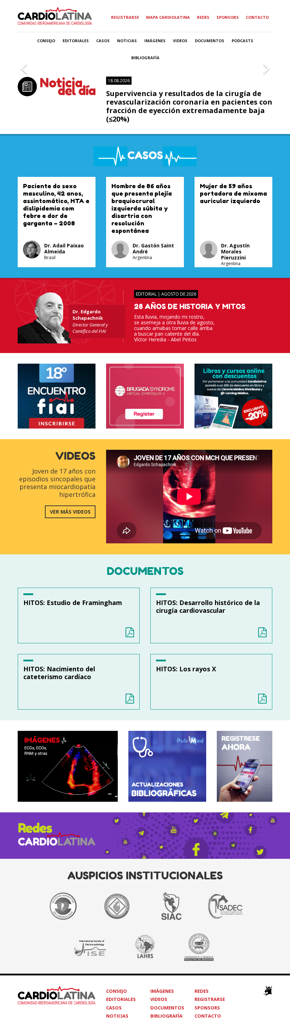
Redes (203, 17)
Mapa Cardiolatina (168, 17)
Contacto (257, 17)
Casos (103, 40)
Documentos (209, 40)
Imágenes (155, 40)
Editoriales (76, 40)
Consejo (46, 40)
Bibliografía (145, 57)
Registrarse (125, 17)
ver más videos (70, 511)
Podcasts (242, 40)
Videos (180, 40)
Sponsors (227, 17)
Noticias (127, 40)
